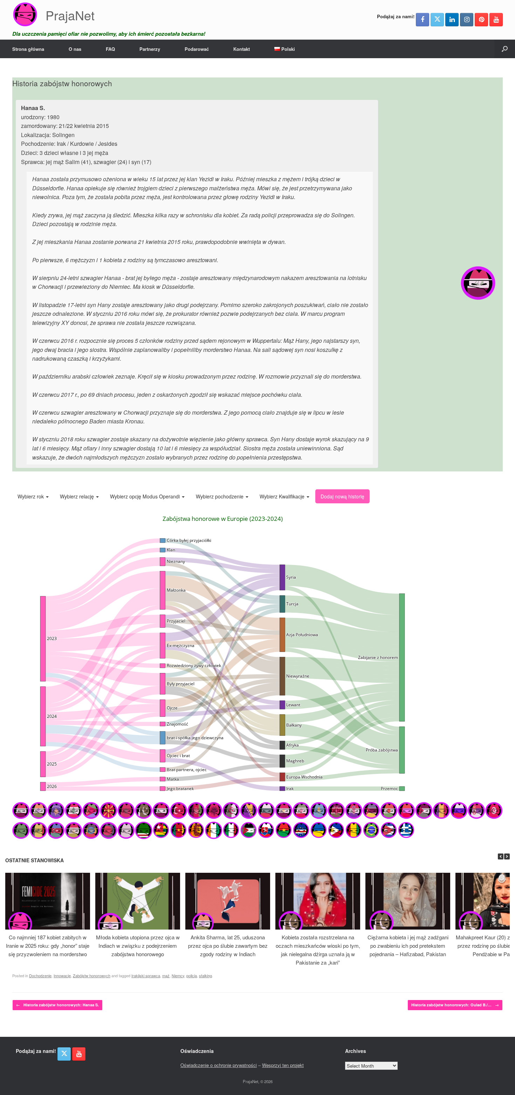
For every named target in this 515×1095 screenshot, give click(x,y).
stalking (205, 975)
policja (191, 975)
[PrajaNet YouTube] (496, 19)
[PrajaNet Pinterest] (481, 19)
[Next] (507, 856)
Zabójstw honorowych (91, 975)
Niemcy (178, 975)
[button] (504, 49)
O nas (75, 49)
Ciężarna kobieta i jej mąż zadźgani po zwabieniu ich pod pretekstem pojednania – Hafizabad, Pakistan (408, 945)
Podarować (197, 49)
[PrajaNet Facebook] (422, 19)
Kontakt (241, 49)
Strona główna (28, 49)
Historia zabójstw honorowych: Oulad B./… (455, 1004)
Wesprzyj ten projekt (283, 1065)
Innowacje (62, 975)
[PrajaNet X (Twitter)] (437, 19)
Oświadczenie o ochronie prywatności (218, 1065)
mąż (166, 975)
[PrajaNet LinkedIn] (452, 19)
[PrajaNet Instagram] (466, 19)
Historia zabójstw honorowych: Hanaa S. (57, 1004)
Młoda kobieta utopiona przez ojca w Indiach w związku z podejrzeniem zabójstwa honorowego (138, 945)
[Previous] (500, 856)
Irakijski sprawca (145, 975)
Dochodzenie (40, 975)
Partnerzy (149, 49)
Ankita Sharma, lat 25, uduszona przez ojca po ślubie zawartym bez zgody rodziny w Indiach (228, 945)
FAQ (110, 49)
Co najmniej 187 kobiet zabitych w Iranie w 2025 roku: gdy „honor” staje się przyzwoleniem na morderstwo (47, 945)
